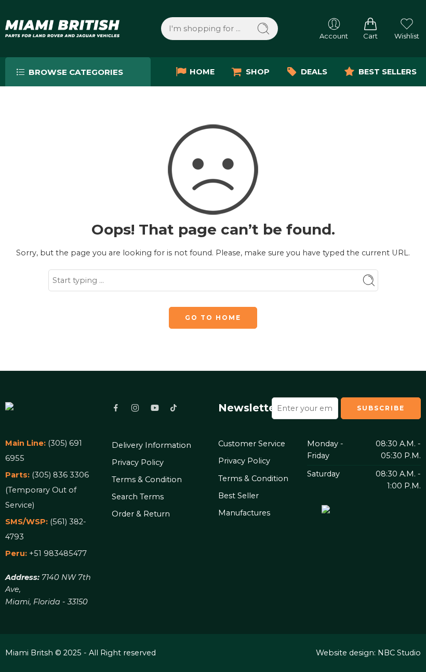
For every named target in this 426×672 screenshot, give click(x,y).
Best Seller (238, 495)
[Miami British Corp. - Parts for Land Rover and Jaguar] (62, 28)
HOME (202, 71)
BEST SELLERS (387, 71)
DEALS (314, 71)
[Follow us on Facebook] (116, 408)
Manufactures (244, 513)
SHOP (258, 71)
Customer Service (251, 443)
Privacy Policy (138, 462)
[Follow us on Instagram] (135, 407)
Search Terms (138, 496)
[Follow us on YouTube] (154, 407)
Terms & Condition (147, 479)
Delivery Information (151, 445)
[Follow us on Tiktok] (173, 407)
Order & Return (141, 514)
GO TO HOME (213, 317)
